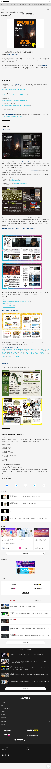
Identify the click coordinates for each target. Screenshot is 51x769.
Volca (14, 355)
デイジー (5, 352)
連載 (2, 705)
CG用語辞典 (3, 711)
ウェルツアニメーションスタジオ (32, 353)
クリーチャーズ (6, 303)
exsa (9, 356)
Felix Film (17, 356)
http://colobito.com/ (15, 179)
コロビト (12, 356)
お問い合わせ (28, 749)
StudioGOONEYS (9, 349)
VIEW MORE (25, 553)
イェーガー (21, 352)
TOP (2, 4)
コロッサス (24, 350)
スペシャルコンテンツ (8, 4)
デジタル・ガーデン (34, 355)
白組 (44, 355)
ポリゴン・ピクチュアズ (13, 352)
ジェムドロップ (23, 353)
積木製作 (40, 355)
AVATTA (28, 350)
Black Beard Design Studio (18, 349)
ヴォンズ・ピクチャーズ (6, 353)
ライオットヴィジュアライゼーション (22, 355)
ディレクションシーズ (44, 353)
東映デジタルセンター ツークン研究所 (38, 350)
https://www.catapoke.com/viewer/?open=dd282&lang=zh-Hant (16, 111)
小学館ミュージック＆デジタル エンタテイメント (12, 350)
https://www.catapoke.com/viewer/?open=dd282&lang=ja (14, 89)
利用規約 (27, 747)
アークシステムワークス (8, 305)
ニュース (3, 702)
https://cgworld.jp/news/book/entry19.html (13, 116)
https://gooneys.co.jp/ (22, 182)
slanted (3, 349)
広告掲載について (4, 749)
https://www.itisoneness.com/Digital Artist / (20, 183)
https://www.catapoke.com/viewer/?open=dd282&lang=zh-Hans (16, 105)
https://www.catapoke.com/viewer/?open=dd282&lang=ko (14, 100)
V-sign (10, 355)
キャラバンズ (5, 355)
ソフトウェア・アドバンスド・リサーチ (40, 352)
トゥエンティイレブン (28, 352)
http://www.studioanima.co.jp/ (15, 180)
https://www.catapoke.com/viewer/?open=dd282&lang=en (14, 94)
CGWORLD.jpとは (4, 747)
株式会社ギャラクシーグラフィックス (31, 349)
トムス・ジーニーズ (15, 353)
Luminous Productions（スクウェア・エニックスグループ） (16, 301)
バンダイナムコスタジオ (8, 307)
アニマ (41, 349)
